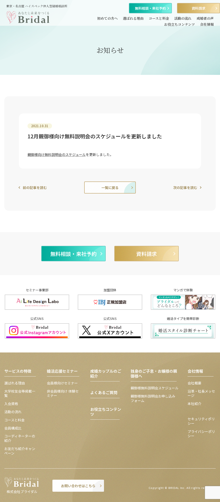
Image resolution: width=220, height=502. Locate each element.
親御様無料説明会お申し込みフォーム (153, 398)
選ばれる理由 (133, 18)
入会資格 (11, 403)
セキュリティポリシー (201, 421)
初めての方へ (107, 18)
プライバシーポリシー (201, 433)
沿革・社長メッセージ (201, 393)
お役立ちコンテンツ (179, 24)
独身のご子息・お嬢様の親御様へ (154, 373)
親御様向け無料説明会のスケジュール (57, 154)
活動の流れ (182, 18)
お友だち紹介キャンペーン (19, 451)
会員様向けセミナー (62, 383)
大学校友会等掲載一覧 (19, 393)
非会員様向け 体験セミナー (63, 393)
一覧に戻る (110, 187)
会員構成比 (12, 428)
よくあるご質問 (103, 392)
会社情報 (207, 24)
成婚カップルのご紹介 (105, 373)
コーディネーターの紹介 (19, 438)
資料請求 (198, 8)
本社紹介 (194, 403)
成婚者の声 (205, 18)
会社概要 (194, 383)
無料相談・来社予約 (150, 8)
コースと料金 (159, 18)
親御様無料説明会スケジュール (155, 387)
